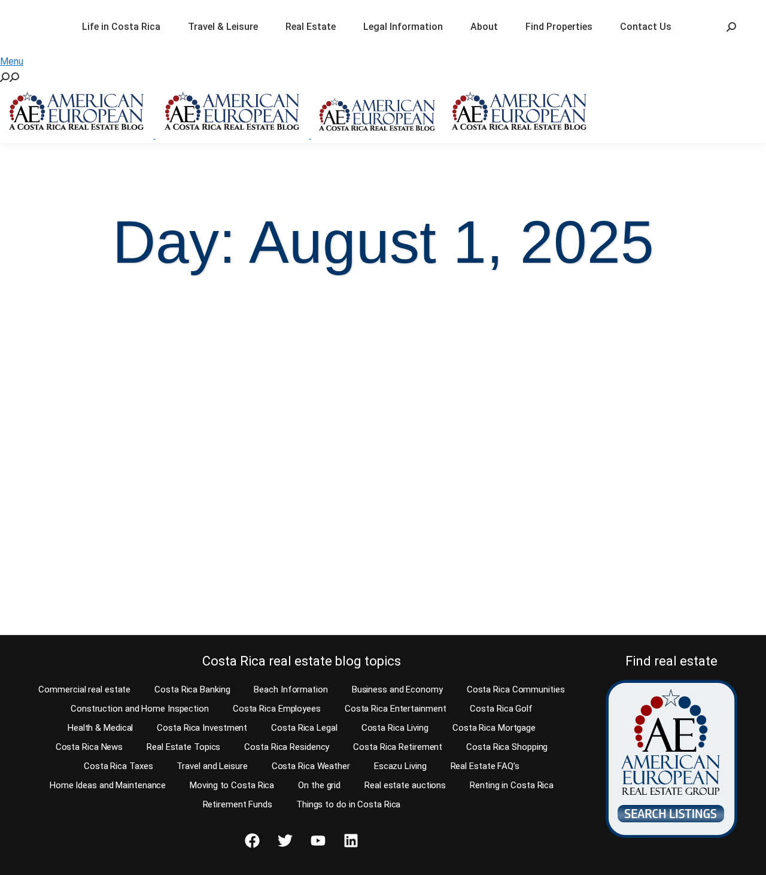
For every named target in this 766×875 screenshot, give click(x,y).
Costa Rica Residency (286, 747)
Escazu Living (400, 766)
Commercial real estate (84, 689)
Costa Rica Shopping (507, 747)
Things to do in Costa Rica (348, 804)
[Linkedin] (351, 841)
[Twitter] (285, 841)
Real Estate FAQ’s (485, 766)
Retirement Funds (237, 804)
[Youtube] (318, 841)
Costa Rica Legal (304, 727)
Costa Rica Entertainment (395, 708)
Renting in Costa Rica (512, 785)
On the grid (319, 785)
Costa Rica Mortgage (494, 727)
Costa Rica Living (394, 727)
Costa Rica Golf (501, 708)
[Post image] (102, 354)
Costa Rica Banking (192, 689)
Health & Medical (100, 727)
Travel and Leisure (212, 766)
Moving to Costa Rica (232, 785)
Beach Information (290, 689)
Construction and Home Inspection (140, 708)
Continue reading (73, 603)
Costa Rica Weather (311, 766)
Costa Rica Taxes (118, 766)
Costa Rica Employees (277, 708)
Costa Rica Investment (202, 727)
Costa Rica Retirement (397, 747)
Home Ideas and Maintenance (108, 785)
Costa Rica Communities (516, 689)
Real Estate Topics (183, 747)
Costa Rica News (89, 747)
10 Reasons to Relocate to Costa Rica (95, 444)
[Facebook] (252, 841)
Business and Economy (397, 689)
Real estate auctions (405, 785)
